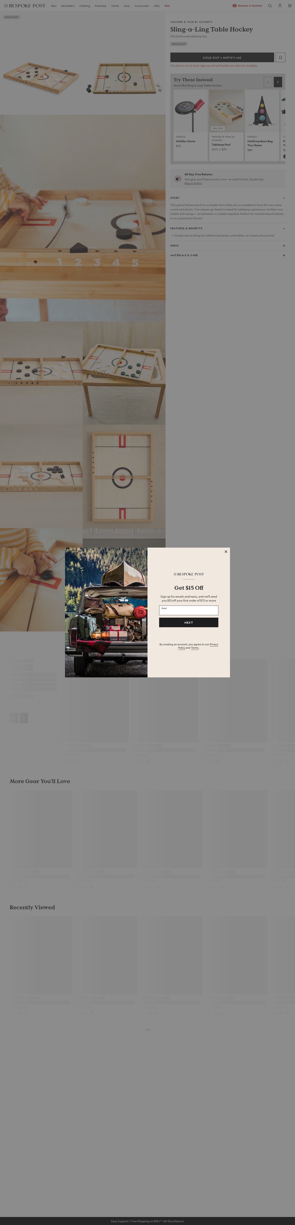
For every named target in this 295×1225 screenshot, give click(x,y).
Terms (195, 647)
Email (164, 608)
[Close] (226, 552)
